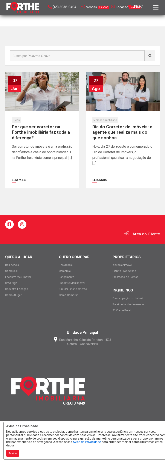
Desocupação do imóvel (128, 298)
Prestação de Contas (125, 277)
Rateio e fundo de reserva (128, 304)
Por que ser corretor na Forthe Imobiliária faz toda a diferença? (41, 132)
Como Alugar (13, 295)
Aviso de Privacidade (87, 442)
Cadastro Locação (16, 289)
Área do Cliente (146, 233)
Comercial (11, 271)
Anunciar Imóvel (122, 265)
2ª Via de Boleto (123, 310)
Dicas (16, 120)
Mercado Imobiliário (105, 120)
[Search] (150, 55)
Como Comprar (68, 295)
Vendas (97, 7)
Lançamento (66, 277)
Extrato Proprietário (124, 271)
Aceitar (12, 453)
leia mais (19, 180)
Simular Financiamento (73, 289)
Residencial (12, 265)
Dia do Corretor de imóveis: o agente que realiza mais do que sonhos (122, 132)
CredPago (11, 283)
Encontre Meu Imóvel (18, 277)
